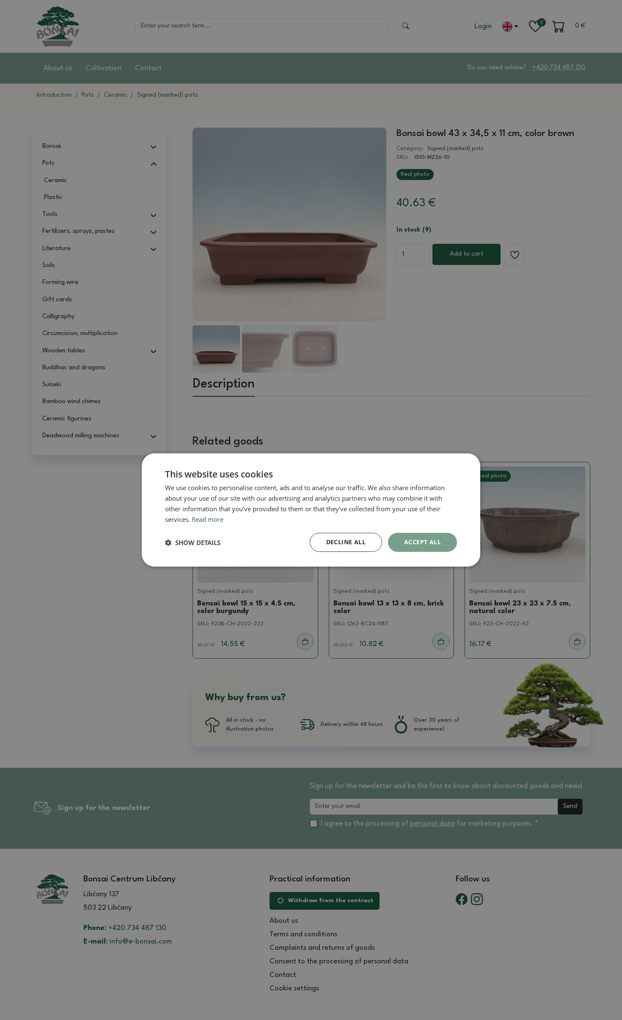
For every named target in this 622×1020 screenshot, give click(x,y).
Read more (207, 519)
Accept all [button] (422, 542)
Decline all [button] (346, 542)
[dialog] (311, 510)
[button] (192, 542)
